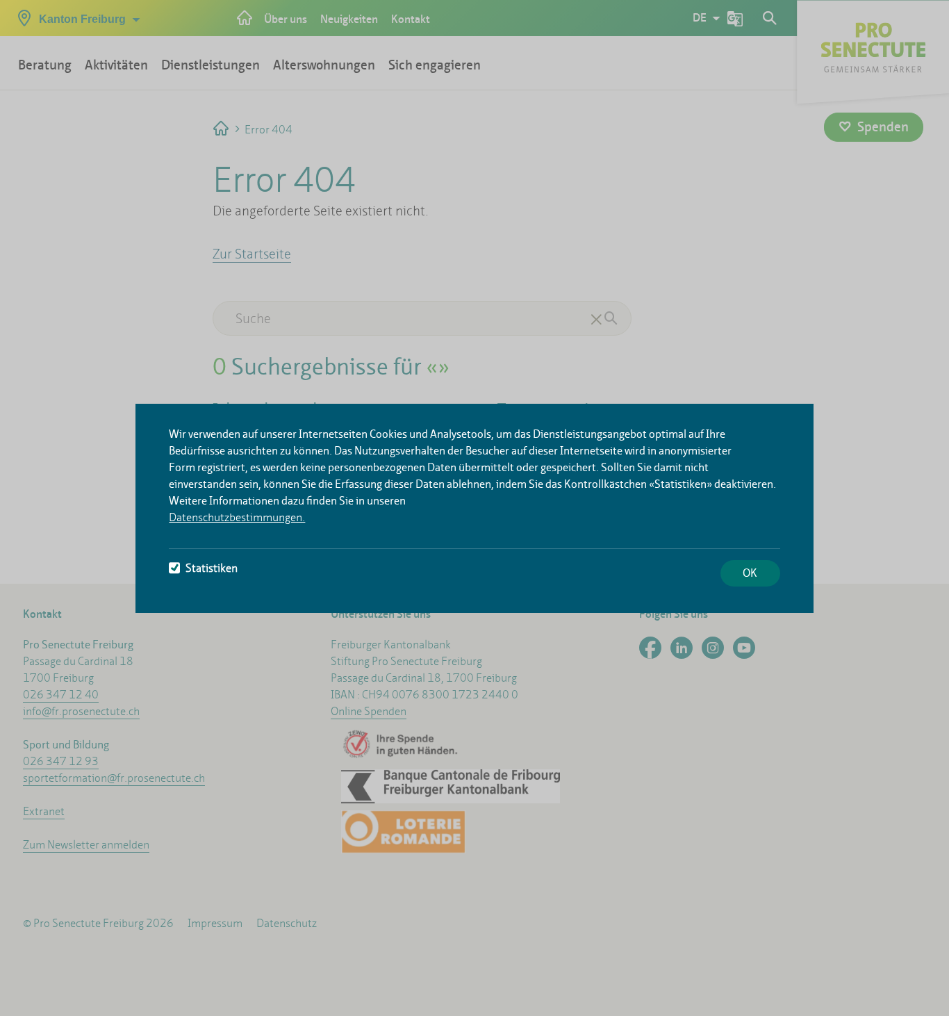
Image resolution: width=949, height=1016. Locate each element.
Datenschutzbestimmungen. (237, 517)
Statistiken (211, 568)
